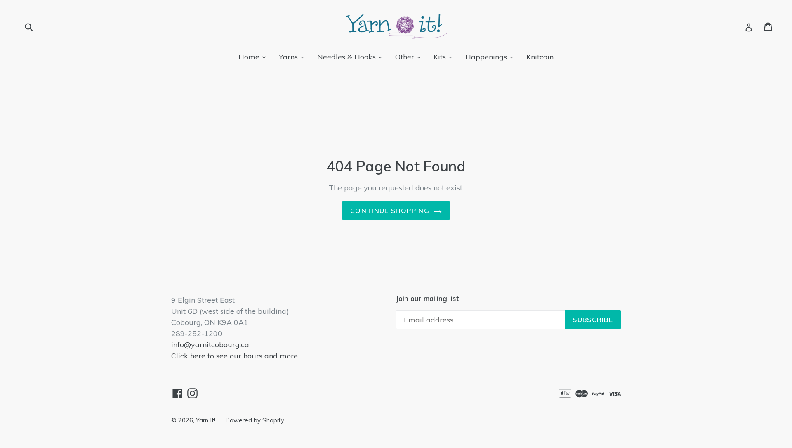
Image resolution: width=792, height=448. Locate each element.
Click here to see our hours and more (234, 355)
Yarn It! (206, 420)
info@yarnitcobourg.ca (210, 344)
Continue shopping (389, 210)
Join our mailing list (427, 298)
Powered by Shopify (254, 420)
